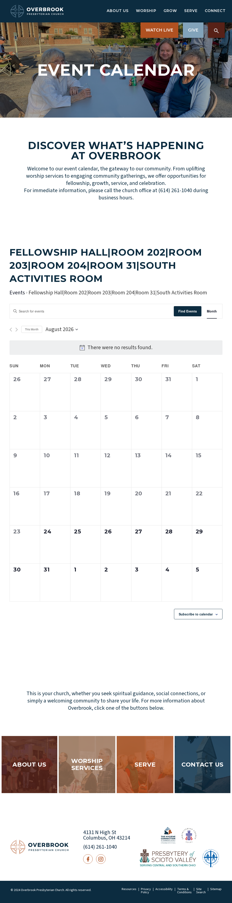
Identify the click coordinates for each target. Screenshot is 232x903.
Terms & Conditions (184, 891)
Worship (146, 11)
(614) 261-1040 (100, 847)
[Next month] (16, 329)
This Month (32, 329)
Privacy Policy (146, 891)
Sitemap (216, 889)
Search (216, 30)
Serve (191, 11)
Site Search (201, 891)
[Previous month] (11, 329)
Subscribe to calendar (196, 614)
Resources (129, 889)
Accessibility (164, 889)
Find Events (187, 311)
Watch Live (159, 30)
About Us (118, 11)
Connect (215, 11)
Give (193, 30)
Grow (170, 11)
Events (17, 293)
